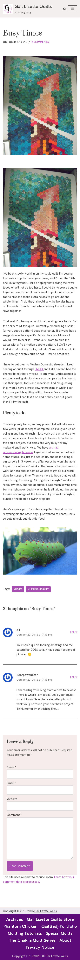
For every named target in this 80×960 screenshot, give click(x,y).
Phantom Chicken (20, 926)
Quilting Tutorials (25, 933)
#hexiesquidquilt (38, 589)
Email (11, 783)
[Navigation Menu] (72, 8)
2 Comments (40, 42)
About (65, 940)
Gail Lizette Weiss (45, 911)
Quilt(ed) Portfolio (59, 926)
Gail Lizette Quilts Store (50, 919)
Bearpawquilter (27, 675)
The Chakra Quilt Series (32, 940)
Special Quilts (59, 933)
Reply (73, 632)
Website (12, 799)
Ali (18, 630)
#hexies (18, 589)
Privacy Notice (40, 947)
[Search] (64, 8)
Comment (14, 815)
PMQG (39, 369)
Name (11, 767)
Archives (14, 919)
